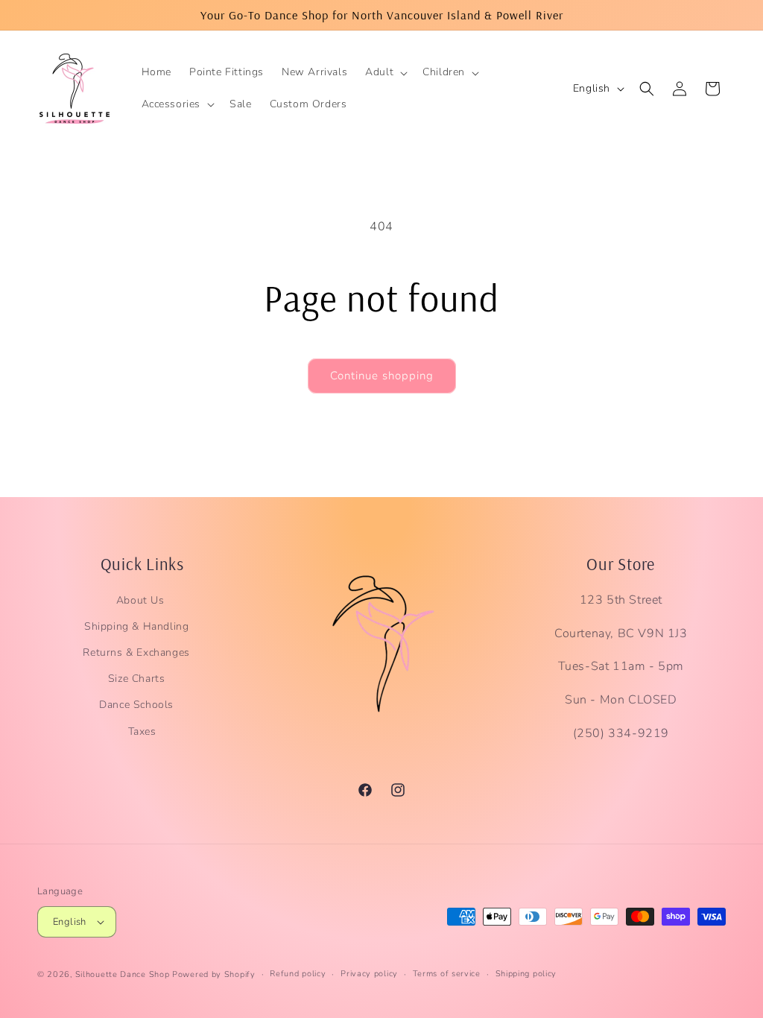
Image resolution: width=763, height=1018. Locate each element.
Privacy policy (369, 973)
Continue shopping (382, 375)
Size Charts (136, 678)
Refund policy (298, 973)
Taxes (142, 731)
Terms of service (447, 973)
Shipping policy (526, 973)
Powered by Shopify (214, 974)
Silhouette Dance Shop (122, 974)
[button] (385, 72)
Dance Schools (136, 705)
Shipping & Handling (136, 626)
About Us (140, 600)
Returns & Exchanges (136, 652)
